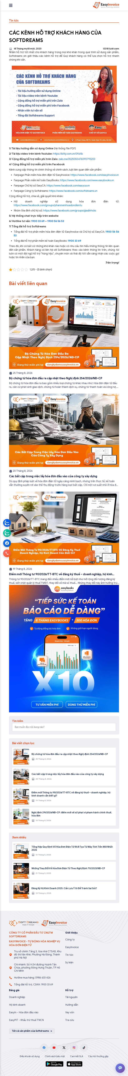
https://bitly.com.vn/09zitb (68, 153)
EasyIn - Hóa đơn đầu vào (23, 1012)
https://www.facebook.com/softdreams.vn (73, 191)
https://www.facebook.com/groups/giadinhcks (69, 210)
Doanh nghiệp (17, 997)
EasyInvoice (72, 947)
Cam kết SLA (76, 1056)
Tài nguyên (71, 997)
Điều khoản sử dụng (30, 1056)
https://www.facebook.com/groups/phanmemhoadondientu (48, 205)
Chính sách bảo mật (55, 1056)
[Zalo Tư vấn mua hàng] (7, 523)
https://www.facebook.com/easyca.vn (68, 185)
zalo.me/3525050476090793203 (77, 159)
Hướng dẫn (71, 1004)
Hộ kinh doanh (17, 1004)
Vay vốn (69, 1012)
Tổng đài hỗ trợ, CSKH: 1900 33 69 (33, 984)
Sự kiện (69, 962)
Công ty (70, 939)
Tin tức (69, 954)
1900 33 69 (37, 221)
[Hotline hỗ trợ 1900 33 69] (7, 553)
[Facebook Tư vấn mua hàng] (7, 543)
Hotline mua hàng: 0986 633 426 (32, 977)
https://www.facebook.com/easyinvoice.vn (95, 175)
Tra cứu (69, 1020)
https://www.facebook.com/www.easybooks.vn (87, 180)
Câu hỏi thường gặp (98, 1056)
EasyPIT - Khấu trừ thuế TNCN (26, 1020)
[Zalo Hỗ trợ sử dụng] (7, 533)
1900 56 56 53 (55, 221)
